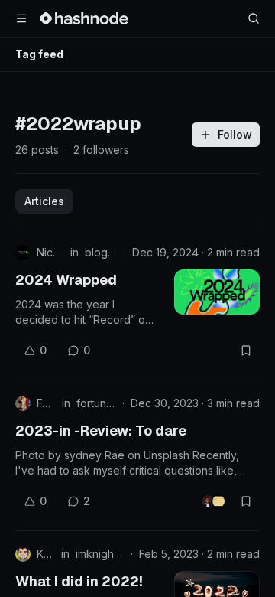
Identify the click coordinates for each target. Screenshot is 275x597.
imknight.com (100, 553)
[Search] (253, 18)
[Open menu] (21, 18)
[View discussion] (213, 501)
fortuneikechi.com (96, 402)
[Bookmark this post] (246, 350)
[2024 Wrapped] (217, 292)
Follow (235, 134)
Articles (44, 200)
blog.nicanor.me (101, 252)
